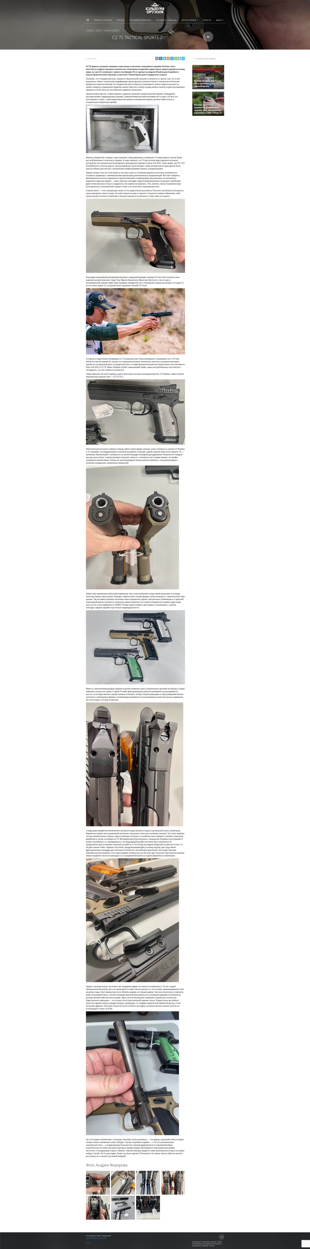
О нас (88, 1242)
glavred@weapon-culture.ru (96, 1238)
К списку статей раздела (205, 58)
